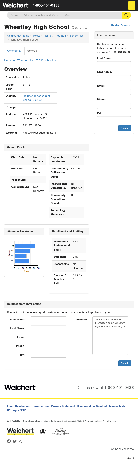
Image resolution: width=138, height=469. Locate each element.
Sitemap (82, 406)
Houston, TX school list (19, 60)
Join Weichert (98, 406)
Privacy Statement (63, 406)
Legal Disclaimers (18, 406)
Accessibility (117, 406)
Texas (36, 35)
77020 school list (46, 60)
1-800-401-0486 (46, 5)
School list (76, 35)
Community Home (18, 35)
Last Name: (104, 72)
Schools (32, 51)
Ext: (99, 113)
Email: (101, 86)
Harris (48, 35)
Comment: (80, 319)
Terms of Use (40, 406)
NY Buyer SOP (16, 410)
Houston (60, 35)
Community (14, 51)
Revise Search (120, 25)
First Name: (104, 58)
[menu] (131, 5)
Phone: (101, 99)
